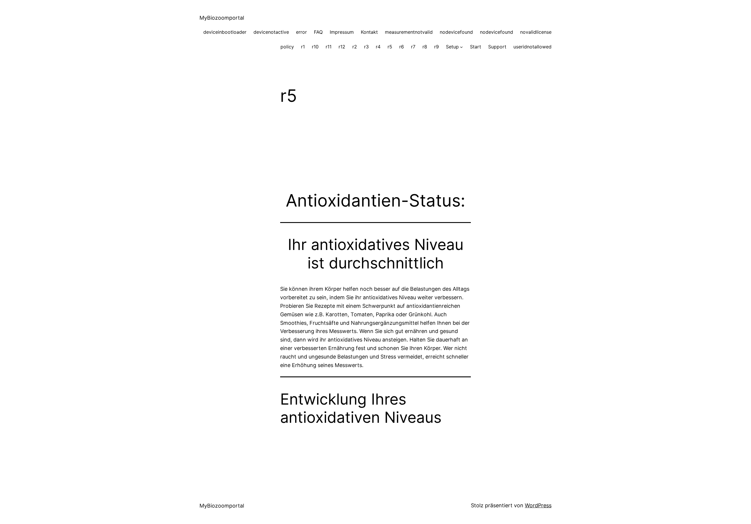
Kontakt (369, 32)
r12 (342, 47)
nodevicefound (456, 32)
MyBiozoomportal (221, 18)
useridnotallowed (532, 47)
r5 (390, 47)
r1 (303, 47)
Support (497, 47)
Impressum (342, 32)
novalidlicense (536, 32)
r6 (401, 47)
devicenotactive (271, 32)
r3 (366, 47)
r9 (436, 47)
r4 (378, 47)
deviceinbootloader (224, 32)
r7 (413, 47)
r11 (328, 47)
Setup (452, 47)
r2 (354, 47)
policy (287, 47)
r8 (424, 47)
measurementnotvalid (409, 32)
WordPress (538, 505)
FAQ (318, 32)
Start (475, 47)
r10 (315, 47)
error (301, 32)
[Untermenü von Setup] (461, 46)
